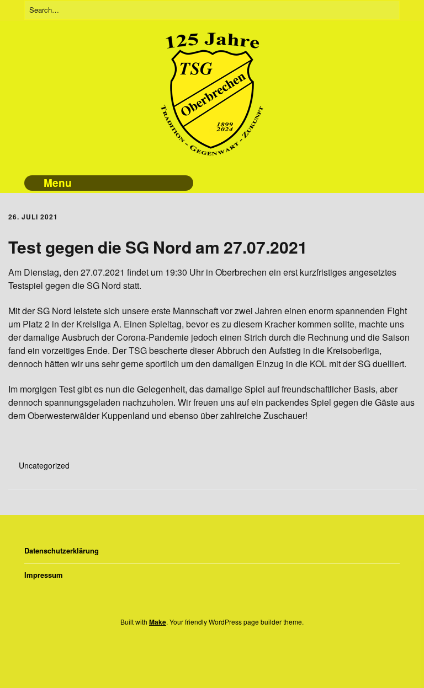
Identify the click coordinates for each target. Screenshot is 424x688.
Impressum (43, 574)
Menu (58, 182)
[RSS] (229, 651)
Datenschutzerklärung (61, 550)
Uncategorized (44, 465)
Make (157, 622)
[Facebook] (190, 651)
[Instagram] (208, 651)
